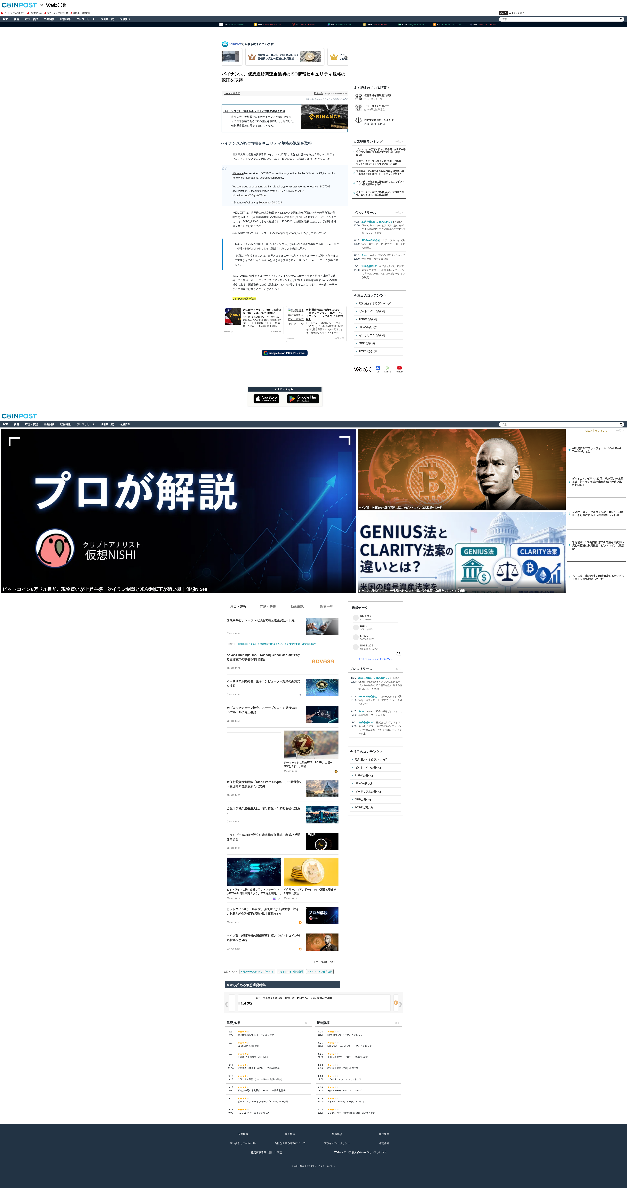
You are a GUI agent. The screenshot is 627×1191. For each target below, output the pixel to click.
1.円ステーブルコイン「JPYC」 (257, 971)
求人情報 (290, 1134)
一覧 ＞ (620, 430)
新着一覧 (318, 93)
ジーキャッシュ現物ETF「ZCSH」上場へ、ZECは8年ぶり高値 (309, 764)
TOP (5, 19)
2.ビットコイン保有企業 (290, 971)
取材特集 (65, 19)
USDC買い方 (36, 13)
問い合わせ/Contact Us (243, 1143)
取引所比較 (107, 19)
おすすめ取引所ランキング (379, 120)
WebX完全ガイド (517, 13)
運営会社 (384, 1143)
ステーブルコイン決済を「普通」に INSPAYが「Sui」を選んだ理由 (383, 244)
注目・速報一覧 (323, 962)
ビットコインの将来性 (14, 13)
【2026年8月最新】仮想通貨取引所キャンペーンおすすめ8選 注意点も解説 (276, 644)
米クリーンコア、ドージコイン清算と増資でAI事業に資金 (310, 891)
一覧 (398, 141)
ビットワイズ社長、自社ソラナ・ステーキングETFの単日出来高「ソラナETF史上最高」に (254, 891)
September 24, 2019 (270, 202)
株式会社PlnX (369, 266)
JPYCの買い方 (368, 327)
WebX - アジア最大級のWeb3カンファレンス (360, 1152)
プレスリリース (86, 19)
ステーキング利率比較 (57, 13)
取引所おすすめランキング (375, 303)
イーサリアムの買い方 (372, 335)
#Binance (238, 173)
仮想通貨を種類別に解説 (377, 95)
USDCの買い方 (368, 319)
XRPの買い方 (367, 343)
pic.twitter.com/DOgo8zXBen (249, 195)
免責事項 (337, 1134)
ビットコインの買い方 (376, 106)
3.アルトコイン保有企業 (319, 971)
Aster (365, 255)
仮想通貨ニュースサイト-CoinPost (320, 1166)
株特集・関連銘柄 (81, 13)
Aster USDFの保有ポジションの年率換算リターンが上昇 (287, 998)
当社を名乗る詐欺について (290, 1143)
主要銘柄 (49, 19)
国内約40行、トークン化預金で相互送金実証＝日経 (261, 620)
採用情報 (125, 19)
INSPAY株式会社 (371, 240)
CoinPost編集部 (232, 93)
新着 (16, 19)
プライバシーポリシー (337, 1143)
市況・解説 (31, 19)
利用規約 (384, 1134)
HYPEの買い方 (368, 351)
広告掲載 (243, 1134)
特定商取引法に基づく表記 (266, 1152)
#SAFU (299, 191)
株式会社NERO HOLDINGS (377, 221)
